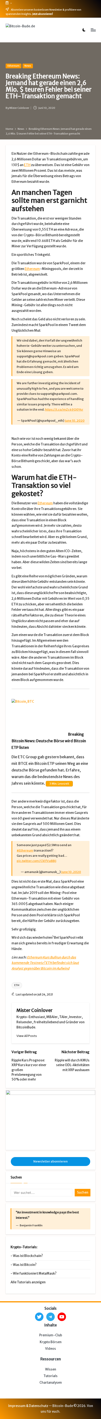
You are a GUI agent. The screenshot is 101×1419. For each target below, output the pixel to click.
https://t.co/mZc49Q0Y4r (64, 409)
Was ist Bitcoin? (24, 1265)
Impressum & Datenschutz (28, 1406)
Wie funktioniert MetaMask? (34, 1274)
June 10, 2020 (75, 420)
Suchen (16, 1177)
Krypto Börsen (51, 1342)
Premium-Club (50, 1335)
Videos (50, 1349)
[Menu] (93, 30)
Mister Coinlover (34, 1010)
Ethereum (13, 65)
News (27, 65)
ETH (27, 165)
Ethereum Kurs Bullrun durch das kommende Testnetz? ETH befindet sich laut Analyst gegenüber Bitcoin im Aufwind (45, 963)
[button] (26, 1036)
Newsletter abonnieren (50, 1161)
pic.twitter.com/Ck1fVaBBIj (36, 861)
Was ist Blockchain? (28, 1256)
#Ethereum (25, 850)
